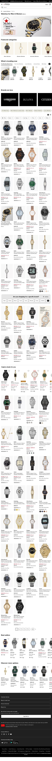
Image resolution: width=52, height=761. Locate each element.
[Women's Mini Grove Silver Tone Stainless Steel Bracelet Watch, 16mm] (45, 184)
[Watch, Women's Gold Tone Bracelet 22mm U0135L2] (45, 242)
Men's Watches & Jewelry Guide (17, 110)
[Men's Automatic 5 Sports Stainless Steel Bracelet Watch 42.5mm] (32, 128)
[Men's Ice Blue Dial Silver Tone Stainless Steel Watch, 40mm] (19, 213)
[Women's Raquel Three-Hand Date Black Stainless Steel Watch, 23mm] (32, 463)
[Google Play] (14, 742)
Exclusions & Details (9, 726)
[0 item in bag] (50, 4)
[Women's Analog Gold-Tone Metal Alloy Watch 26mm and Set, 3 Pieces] (25, 375)
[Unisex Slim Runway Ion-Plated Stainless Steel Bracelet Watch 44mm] (45, 402)
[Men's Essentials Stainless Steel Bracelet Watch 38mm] (19, 580)
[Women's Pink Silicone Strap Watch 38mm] (35, 375)
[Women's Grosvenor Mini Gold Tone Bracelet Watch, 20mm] (7, 551)
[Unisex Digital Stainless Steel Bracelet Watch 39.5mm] (32, 271)
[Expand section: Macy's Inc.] (26, 707)
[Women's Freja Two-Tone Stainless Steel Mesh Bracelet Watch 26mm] (32, 521)
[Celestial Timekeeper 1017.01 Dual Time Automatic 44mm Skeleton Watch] (7, 242)
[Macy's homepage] (2, 11)
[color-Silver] (27, 422)
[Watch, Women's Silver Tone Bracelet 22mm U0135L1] (7, 271)
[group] (26, 26)
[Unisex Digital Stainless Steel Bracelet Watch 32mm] (45, 521)
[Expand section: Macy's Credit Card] (26, 700)
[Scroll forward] (48, 301)
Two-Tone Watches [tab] (18, 63)
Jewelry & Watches (6, 11)
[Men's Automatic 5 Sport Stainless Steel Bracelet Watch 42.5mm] (19, 242)
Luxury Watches (47, 110)
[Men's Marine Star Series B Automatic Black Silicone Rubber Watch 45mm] (44, 671)
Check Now (15, 726)
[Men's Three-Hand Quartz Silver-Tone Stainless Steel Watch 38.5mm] (32, 184)
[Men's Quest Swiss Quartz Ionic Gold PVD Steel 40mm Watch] (32, 551)
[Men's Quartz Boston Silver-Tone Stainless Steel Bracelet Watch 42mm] (14, 71)
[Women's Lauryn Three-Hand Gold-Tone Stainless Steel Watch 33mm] (44, 375)
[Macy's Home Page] (6, 4)
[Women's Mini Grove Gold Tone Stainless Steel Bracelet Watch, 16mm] (32, 492)
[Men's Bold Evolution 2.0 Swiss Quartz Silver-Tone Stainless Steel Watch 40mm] (24, 671)
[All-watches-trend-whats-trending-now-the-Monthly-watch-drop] (5, 73)
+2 (48, 291)
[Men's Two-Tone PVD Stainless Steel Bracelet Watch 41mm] (42, 71)
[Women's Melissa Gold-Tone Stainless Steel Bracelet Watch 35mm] (7, 606)
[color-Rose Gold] (19, 510)
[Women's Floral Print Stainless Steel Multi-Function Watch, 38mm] (19, 342)
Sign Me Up (26, 716)
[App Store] (5, 742)
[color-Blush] (46, 511)
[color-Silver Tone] (15, 510)
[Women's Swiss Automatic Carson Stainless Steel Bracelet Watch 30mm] (19, 551)
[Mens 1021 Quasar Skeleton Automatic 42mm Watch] (32, 313)
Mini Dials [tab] (44, 63)
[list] (26, 26)
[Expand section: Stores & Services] (26, 703)
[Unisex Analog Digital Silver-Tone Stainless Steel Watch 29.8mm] (7, 184)
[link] (14, 78)
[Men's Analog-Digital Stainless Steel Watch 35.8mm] (19, 463)
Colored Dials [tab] (37, 63)
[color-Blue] (29, 453)
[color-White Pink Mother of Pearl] (44, 291)
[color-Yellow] (29, 422)
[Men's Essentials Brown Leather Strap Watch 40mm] (7, 402)
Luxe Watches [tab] (28, 63)
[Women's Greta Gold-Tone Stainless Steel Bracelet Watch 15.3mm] (33, 71)
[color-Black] (33, 453)
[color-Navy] (42, 511)
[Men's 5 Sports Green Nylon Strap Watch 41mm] (24, 71)
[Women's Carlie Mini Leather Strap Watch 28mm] (45, 492)
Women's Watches (38, 110)
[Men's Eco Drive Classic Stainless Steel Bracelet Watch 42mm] (45, 213)
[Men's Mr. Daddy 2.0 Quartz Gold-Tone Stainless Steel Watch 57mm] (45, 551)
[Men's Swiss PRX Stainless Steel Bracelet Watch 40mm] (7, 128)
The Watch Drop (5, 110)
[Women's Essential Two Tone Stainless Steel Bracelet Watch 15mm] (15, 375)
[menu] (2, 4)
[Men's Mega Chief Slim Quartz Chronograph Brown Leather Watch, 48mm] (19, 155)
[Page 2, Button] (35, 629)
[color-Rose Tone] (40, 291)
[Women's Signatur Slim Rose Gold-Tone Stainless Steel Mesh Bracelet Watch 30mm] (32, 213)
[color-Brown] (44, 511)
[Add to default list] (17, 67)
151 (33, 629)
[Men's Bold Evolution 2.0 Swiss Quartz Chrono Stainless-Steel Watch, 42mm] (34, 671)
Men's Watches (29, 110)
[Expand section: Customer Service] (26, 697)
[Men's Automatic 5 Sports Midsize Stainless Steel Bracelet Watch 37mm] (19, 433)
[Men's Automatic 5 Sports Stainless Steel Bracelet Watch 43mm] (19, 128)
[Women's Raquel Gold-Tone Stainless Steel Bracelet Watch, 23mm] (45, 580)
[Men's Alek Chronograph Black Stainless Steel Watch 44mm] (5, 375)
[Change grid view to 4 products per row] (48, 115)
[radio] (40, 291)
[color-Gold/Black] (42, 423)
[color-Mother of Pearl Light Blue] (42, 291)
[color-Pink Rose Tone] (46, 291)
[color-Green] (31, 453)
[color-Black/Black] (40, 423)
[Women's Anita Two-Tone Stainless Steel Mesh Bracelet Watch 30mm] (7, 521)
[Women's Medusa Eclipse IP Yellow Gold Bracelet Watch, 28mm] (5, 671)
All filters (46, 296)
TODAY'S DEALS (4, 1)
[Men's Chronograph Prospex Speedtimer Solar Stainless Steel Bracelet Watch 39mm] (14, 643)
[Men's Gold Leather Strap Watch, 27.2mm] (24, 643)
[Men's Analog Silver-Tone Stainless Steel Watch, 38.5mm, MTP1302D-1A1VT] (7, 463)
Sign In (46, 4)
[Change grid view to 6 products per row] (50, 114)
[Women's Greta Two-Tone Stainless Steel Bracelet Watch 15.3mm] (32, 242)
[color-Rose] (31, 422)
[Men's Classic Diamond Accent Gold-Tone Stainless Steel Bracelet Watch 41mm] (19, 521)
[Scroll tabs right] (49, 64)
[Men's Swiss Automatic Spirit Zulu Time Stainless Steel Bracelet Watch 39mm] (32, 580)
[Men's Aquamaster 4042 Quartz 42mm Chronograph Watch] (45, 342)
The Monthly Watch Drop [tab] (6, 63)
